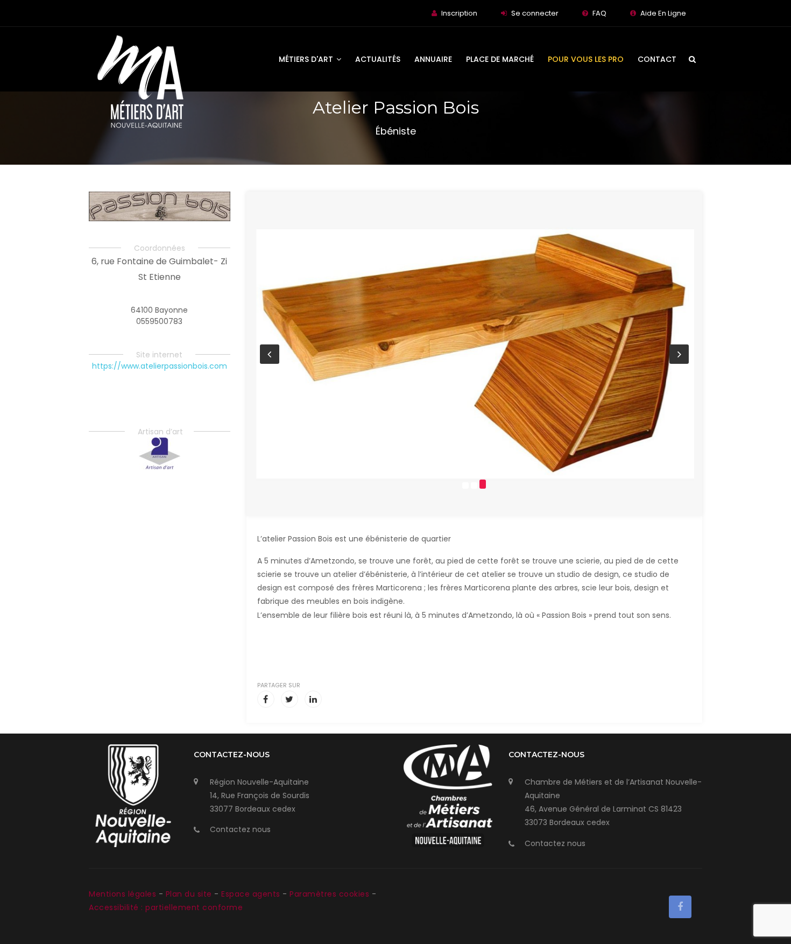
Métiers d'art (307, 59)
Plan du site (190, 894)
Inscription (459, 13)
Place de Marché (500, 59)
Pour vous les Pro (586, 59)
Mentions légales (124, 894)
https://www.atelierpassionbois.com (159, 366)
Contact (657, 59)
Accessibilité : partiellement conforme (166, 907)
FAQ (599, 13)
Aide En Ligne (663, 13)
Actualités (377, 59)
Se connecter (535, 13)
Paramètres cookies (329, 894)
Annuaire (433, 59)
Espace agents (251, 894)
